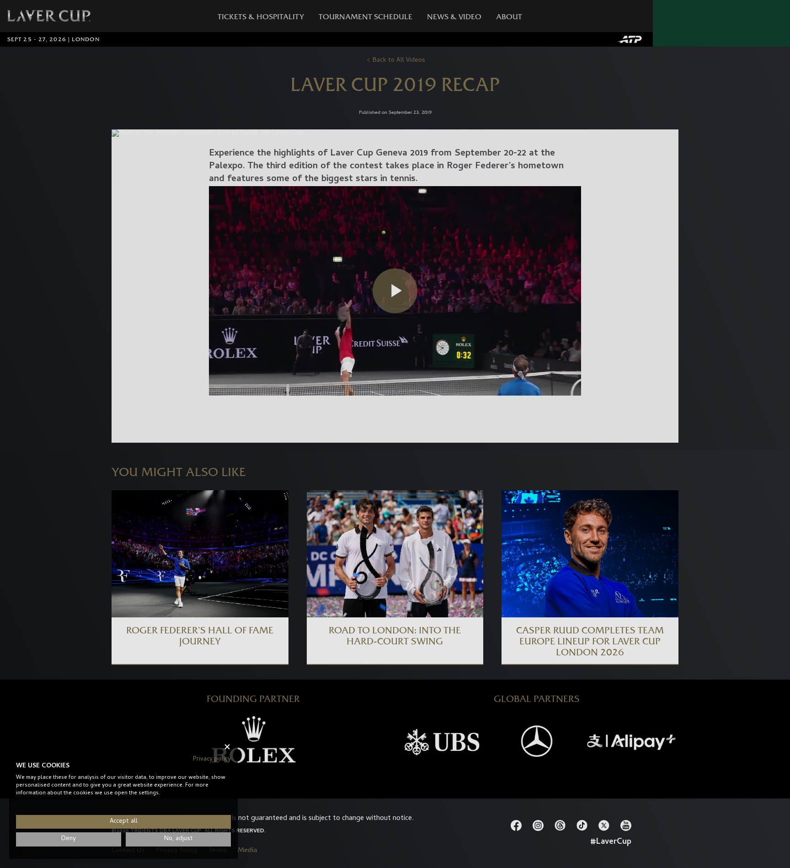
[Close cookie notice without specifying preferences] (227, 747)
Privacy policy (212, 759)
